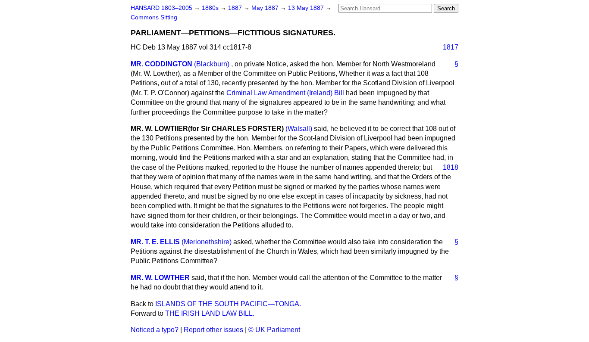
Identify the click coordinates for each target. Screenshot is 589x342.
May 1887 (265, 8)
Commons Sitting (154, 17)
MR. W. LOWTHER (160, 277)
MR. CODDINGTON (161, 64)
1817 (450, 47)
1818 (450, 167)
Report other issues (213, 329)
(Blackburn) (211, 64)
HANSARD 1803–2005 (161, 8)
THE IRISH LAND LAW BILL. (209, 313)
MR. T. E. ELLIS (155, 242)
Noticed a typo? (155, 329)
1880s (211, 8)
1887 (236, 8)
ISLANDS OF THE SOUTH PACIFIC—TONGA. (228, 304)
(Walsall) (298, 128)
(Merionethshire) (207, 242)
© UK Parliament (274, 329)
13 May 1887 (307, 8)
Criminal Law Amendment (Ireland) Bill (285, 92)
